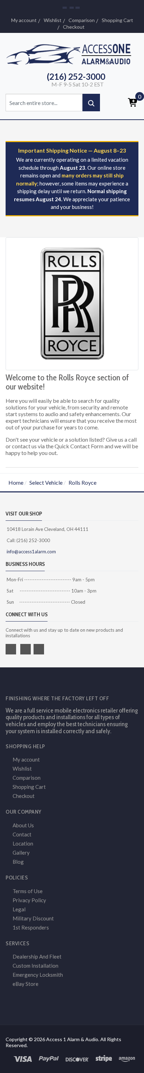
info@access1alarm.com (31, 551)
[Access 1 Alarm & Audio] (72, 53)
